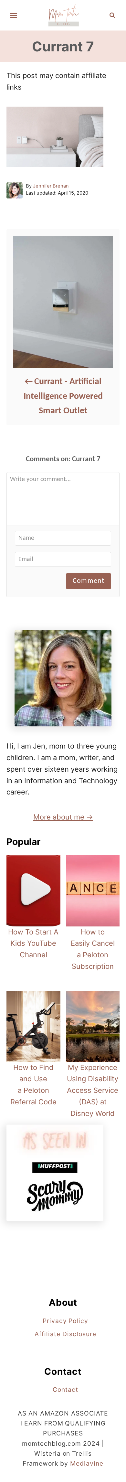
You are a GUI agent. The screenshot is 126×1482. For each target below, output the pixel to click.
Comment (88, 581)
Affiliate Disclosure (65, 1334)
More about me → (63, 817)
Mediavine (86, 1463)
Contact (65, 1389)
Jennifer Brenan (51, 186)
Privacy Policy (65, 1321)
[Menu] (13, 15)
